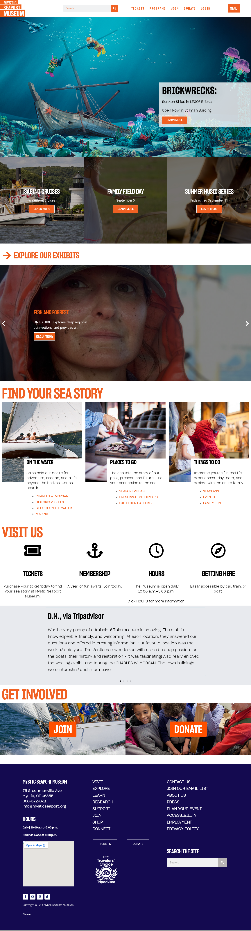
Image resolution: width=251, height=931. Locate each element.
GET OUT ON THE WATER (54, 508)
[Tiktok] (47, 897)
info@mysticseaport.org (44, 806)
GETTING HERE (218, 573)
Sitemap (27, 914)
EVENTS (209, 497)
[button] (5, 641)
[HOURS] (156, 550)
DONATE (190, 8)
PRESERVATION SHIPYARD (138, 497)
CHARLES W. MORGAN (52, 496)
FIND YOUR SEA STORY (52, 393)
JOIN (175, 8)
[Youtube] (33, 897)
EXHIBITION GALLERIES (136, 503)
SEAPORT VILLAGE (132, 491)
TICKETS (137, 8)
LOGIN (206, 8)
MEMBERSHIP (94, 573)
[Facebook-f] (25, 897)
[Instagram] (40, 897)
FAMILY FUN (212, 503)
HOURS (156, 573)
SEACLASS (211, 491)
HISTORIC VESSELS (50, 502)
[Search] (114, 8)
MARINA (42, 514)
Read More (44, 336)
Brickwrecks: (189, 90)
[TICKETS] (32, 550)
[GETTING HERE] (218, 550)
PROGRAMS (158, 8)
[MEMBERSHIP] (94, 550)
